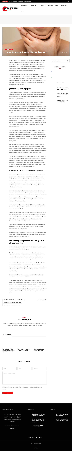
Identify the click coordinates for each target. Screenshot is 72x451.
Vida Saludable (9, 49)
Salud (56, 5)
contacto (12, 428)
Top (36, 448)
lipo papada (20, 299)
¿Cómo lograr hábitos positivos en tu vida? (38, 350)
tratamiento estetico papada (12, 305)
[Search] (68, 12)
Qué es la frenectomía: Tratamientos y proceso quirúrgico (20, 1)
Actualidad (24, 5)
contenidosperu (24, 319)
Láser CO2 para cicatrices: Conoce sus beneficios (24, 350)
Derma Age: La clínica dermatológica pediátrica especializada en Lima (8, 350)
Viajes (22, 12)
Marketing (42, 5)
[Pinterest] (64, 52)
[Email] (66, 52)
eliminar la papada (9, 299)
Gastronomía (33, 5)
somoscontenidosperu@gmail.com (12, 424)
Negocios (50, 5)
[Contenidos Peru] (10, 8)
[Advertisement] (36, 19)
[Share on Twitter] (62, 52)
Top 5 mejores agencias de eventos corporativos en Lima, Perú (62, 95)
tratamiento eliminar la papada (12, 302)
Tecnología (64, 5)
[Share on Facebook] (60, 52)
